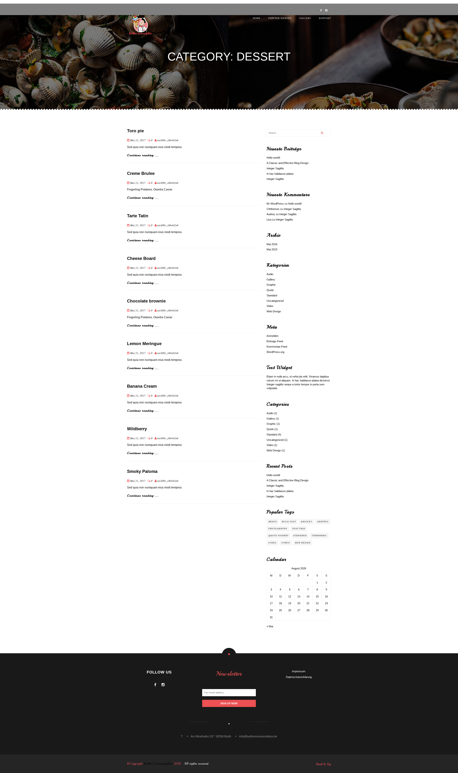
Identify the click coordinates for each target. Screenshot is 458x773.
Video (270, 305)
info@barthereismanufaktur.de (258, 736)
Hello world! (273, 157)
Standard (272, 295)
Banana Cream (142, 386)
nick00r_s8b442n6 (167, 140)
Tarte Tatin (137, 215)
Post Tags (298, 528)
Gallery (305, 18)
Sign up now (228, 703)
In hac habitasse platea (280, 173)
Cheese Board (141, 258)
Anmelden (272, 335)
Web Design (274, 311)
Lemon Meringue (144, 343)
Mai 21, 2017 (137, 140)
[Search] (322, 133)
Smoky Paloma (142, 471)
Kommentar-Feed (277, 346)
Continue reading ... (143, 155)
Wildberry (137, 428)
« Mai (270, 626)
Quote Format (278, 535)
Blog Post (289, 521)
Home (256, 18)
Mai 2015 (272, 249)
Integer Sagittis (275, 168)
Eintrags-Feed (275, 341)
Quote (270, 290)
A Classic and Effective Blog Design (287, 162)
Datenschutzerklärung (299, 677)
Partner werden (279, 18)
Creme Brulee (141, 173)
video (272, 543)
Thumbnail (319, 535)
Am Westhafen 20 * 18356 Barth (211, 736)
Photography (277, 528)
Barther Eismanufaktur (158, 763)
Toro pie (135, 130)
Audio (270, 274)
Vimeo (285, 543)
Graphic (271, 284)
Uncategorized (275, 300)
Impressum (298, 671)
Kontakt (325, 18)
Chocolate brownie (146, 301)
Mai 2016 (272, 244)
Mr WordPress (275, 203)
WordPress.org (275, 351)
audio (272, 521)
